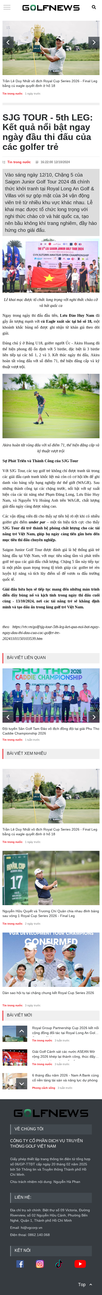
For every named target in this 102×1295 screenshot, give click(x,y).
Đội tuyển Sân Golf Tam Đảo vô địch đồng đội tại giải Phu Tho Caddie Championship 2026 (50, 731)
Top (82, 1284)
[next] (94, 42)
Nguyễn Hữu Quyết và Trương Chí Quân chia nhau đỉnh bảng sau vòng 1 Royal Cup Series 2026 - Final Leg (50, 913)
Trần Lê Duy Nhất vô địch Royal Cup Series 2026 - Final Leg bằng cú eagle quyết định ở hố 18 (49, 83)
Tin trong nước (12, 93)
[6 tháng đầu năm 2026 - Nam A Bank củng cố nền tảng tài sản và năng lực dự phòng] (14, 1080)
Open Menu (7, 8)
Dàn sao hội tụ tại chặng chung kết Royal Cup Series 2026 (48, 993)
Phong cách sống (43, 1087)
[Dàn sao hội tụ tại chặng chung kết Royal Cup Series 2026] (50, 960)
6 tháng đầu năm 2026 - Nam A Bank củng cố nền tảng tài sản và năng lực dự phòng (65, 1077)
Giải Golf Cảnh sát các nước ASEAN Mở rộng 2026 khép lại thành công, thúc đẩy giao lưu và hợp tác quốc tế (63, 1055)
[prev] (8, 42)
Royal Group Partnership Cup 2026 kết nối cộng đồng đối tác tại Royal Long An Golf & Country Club (65, 1031)
